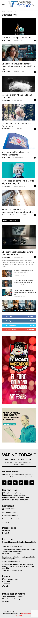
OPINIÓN (4, 561)
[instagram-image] (7, 306)
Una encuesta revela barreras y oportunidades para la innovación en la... (19, 66)
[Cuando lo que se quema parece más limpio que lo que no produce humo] (7, 273)
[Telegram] (21, 482)
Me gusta (31, 316)
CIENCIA (4, 554)
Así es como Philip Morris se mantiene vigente (15, 153)
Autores (7, 581)
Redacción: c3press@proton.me (16, 497)
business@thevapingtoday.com (16, 495)
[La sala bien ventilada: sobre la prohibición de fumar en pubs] (7, 283)
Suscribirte (31, 329)
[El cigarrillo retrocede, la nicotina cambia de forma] (19, 237)
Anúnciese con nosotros (13, 597)
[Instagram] (9, 482)
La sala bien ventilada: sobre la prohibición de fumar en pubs (18, 558)
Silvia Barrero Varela (8, 214)
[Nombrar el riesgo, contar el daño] (19, 26)
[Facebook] (4, 482)
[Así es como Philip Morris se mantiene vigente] (19, 141)
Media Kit (8, 601)
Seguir (32, 321)
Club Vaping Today (11, 579)
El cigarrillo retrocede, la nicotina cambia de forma (17, 253)
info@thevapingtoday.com (14, 493)
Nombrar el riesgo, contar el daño (17, 37)
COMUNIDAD (5, 546)
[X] (26, 482)
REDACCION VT (6, 40)
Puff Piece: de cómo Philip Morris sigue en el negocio (18, 182)
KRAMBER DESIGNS (27, 613)
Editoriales (8, 584)
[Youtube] (31, 482)
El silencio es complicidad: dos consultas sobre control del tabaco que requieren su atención (18, 566)
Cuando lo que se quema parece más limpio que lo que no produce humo (18, 550)
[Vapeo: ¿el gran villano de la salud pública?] (19, 84)
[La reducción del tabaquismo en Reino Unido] (19, 112)
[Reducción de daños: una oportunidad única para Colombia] (19, 198)
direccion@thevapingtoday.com (16, 500)
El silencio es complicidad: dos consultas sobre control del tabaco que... (25, 292)
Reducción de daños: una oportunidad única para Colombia (17, 210)
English (6, 586)
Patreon (7, 531)
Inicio (3, 12)
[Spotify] (15, 482)
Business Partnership (12, 599)
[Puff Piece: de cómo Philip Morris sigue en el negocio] (19, 170)
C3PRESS (19, 615)
